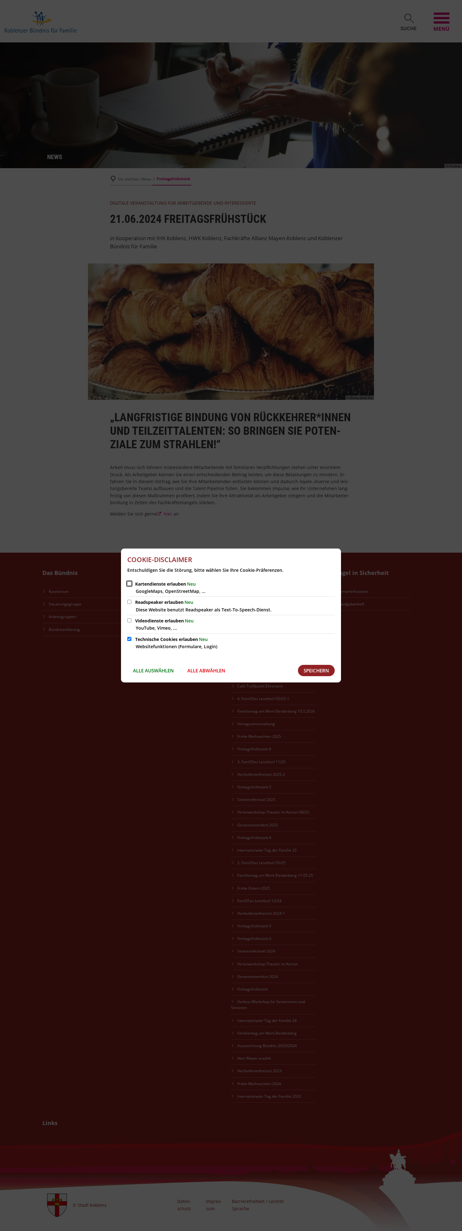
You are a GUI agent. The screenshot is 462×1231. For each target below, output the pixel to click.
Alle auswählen (153, 670)
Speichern (316, 670)
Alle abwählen (206, 670)
